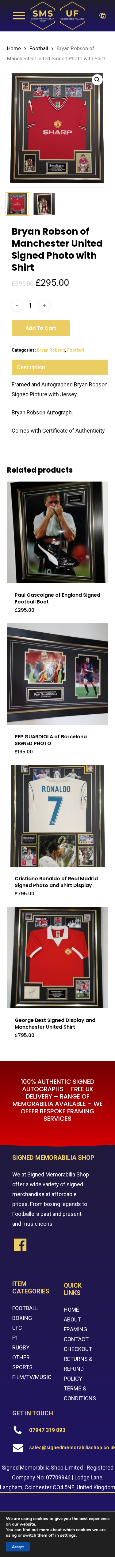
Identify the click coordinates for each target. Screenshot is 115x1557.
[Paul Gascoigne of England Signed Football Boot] (57, 532)
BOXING (22, 1318)
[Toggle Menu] (19, 15)
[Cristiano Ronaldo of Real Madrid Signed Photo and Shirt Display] (57, 816)
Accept (18, 1546)
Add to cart (40, 328)
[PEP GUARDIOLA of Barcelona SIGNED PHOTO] (57, 674)
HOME (71, 1309)
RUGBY (20, 1347)
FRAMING (75, 1329)
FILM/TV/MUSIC (32, 1377)
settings (68, 1535)
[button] (97, 79)
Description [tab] (31, 367)
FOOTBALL (25, 1308)
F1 (15, 1337)
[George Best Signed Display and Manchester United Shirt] (57, 957)
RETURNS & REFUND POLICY (78, 1369)
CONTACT (76, 1339)
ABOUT (72, 1319)
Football (38, 48)
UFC (17, 1328)
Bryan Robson (51, 350)
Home (14, 48)
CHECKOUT (78, 1349)
